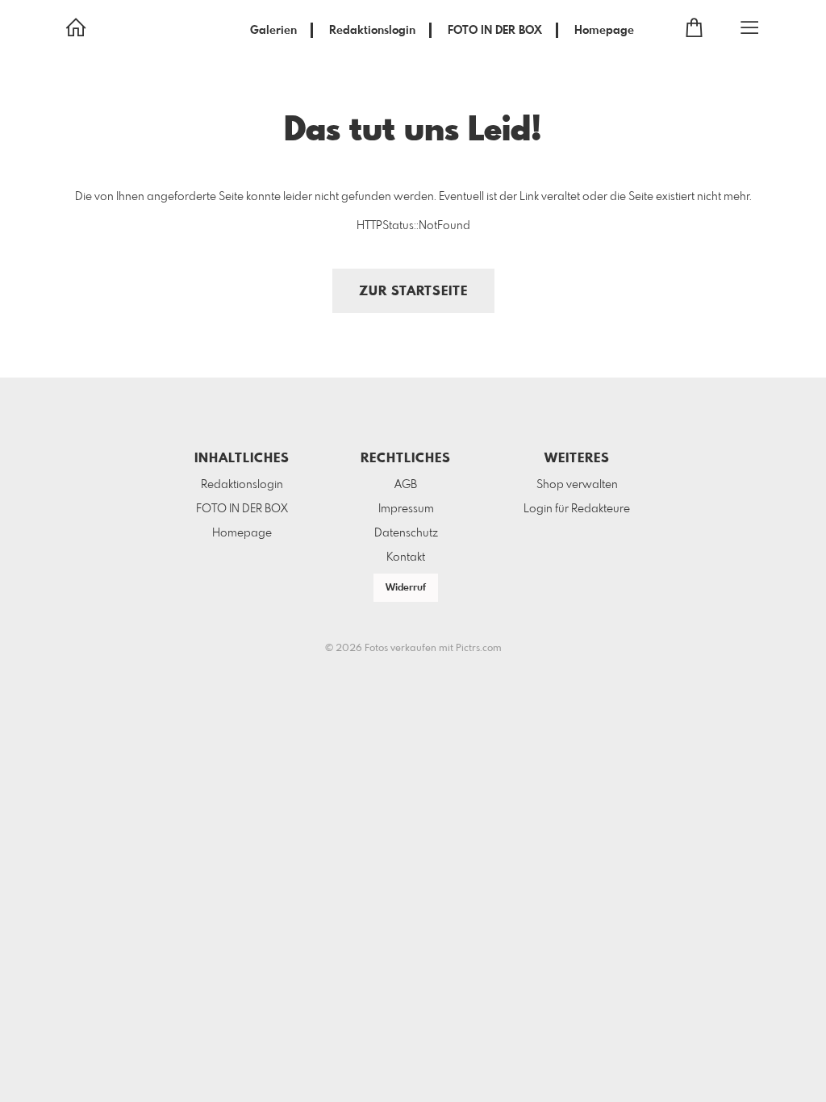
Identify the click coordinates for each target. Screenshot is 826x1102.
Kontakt (405, 557)
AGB (405, 484)
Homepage (604, 30)
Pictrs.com (479, 648)
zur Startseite (413, 291)
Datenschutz (406, 533)
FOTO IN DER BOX (495, 30)
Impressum (406, 509)
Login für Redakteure (577, 509)
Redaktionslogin (372, 30)
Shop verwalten (577, 484)
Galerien (273, 30)
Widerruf (406, 588)
